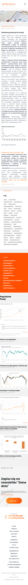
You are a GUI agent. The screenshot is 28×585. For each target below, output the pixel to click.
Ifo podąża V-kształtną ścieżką (10, 390)
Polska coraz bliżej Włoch (8, 339)
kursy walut (17, 219)
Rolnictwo (6, 283)
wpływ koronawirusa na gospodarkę (15, 242)
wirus (5, 242)
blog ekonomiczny (12, 204)
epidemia (11, 213)
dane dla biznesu (17, 208)
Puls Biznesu (14, 542)
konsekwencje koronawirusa (9, 217)
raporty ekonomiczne (8, 233)
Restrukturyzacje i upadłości (12, 280)
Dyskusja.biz (14, 547)
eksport (5, 213)
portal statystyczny (7, 226)
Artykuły (14, 534)
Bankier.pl (14, 540)
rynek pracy (18, 235)
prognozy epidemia (17, 226)
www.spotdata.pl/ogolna (18, 168)
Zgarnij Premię (14, 567)
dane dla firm (6, 210)
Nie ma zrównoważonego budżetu (10, 456)
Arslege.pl (14, 556)
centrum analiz (18, 206)
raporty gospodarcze (18, 233)
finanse (16, 213)
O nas (14, 526)
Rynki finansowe (8, 288)
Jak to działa (14, 531)
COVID (5, 208)
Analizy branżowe (9, 261)
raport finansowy (7, 231)
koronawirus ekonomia (8, 219)
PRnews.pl (14, 553)
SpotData (5, 237)
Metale (5, 278)
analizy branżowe (12, 199)
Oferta (14, 536)
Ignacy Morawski (14, 215)
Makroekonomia (8, 275)
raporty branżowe (16, 231)
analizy (5, 199)
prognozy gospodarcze (8, 228)
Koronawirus (7, 273)
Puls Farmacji (14, 562)
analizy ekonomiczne (8, 201)
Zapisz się (14, 501)
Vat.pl (14, 545)
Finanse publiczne (9, 268)
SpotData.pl (18, 237)
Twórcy (14, 529)
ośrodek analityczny (7, 224)
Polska (15, 224)
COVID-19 (10, 208)
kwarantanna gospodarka (16, 222)
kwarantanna (6, 222)
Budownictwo (7, 265)
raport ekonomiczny (18, 228)
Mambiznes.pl (14, 551)
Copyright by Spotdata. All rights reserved (14, 579)
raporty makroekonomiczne (9, 235)
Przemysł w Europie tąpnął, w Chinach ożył (13, 366)
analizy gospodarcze (18, 201)
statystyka (6, 239)
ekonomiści (19, 210)
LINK (22, 152)
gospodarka (6, 215)
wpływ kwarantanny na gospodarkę (10, 244)
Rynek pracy (7, 285)
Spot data (11, 237)
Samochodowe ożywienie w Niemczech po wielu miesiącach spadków (13, 428)
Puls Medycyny (14, 559)
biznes (5, 204)
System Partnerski (14, 564)
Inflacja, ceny (7, 270)
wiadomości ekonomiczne (15, 239)
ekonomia (13, 210)
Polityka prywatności (14, 577)
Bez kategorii (7, 263)
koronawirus (19, 217)
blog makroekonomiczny (8, 206)
